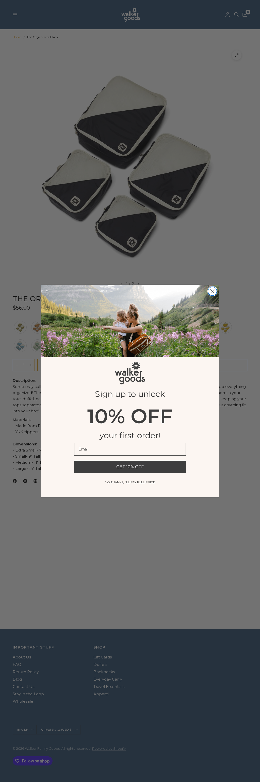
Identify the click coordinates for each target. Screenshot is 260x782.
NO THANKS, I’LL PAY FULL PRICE (130, 482)
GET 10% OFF (130, 466)
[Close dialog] (212, 291)
